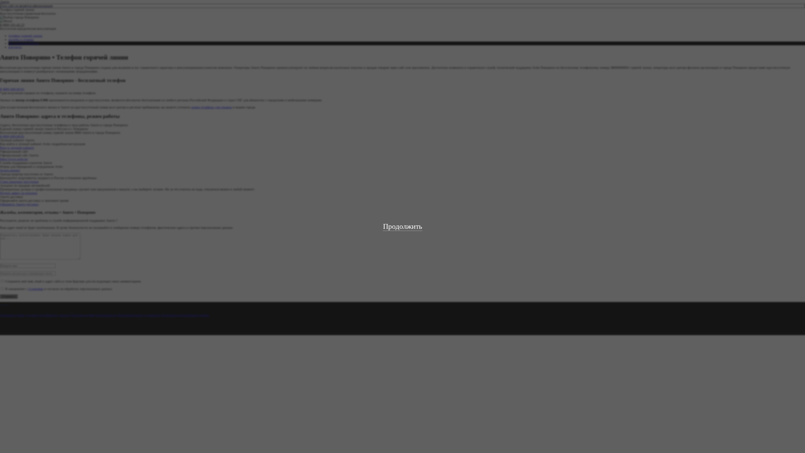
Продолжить (402, 226)
